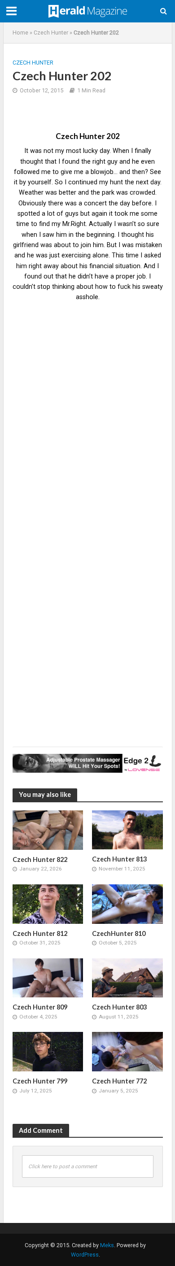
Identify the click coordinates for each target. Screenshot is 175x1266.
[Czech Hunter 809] (48, 977)
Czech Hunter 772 (119, 1081)
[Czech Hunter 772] (127, 1051)
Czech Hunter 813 (119, 859)
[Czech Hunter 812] (48, 904)
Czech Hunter (51, 32)
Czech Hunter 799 (40, 1081)
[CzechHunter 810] (127, 904)
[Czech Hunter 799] (48, 1051)
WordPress (85, 1254)
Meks (107, 1245)
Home (20, 32)
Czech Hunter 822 (40, 859)
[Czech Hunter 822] (48, 830)
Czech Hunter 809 (40, 1007)
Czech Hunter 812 (40, 933)
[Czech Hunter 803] (127, 977)
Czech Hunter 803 (119, 1007)
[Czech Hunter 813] (127, 829)
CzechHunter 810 (118, 933)
